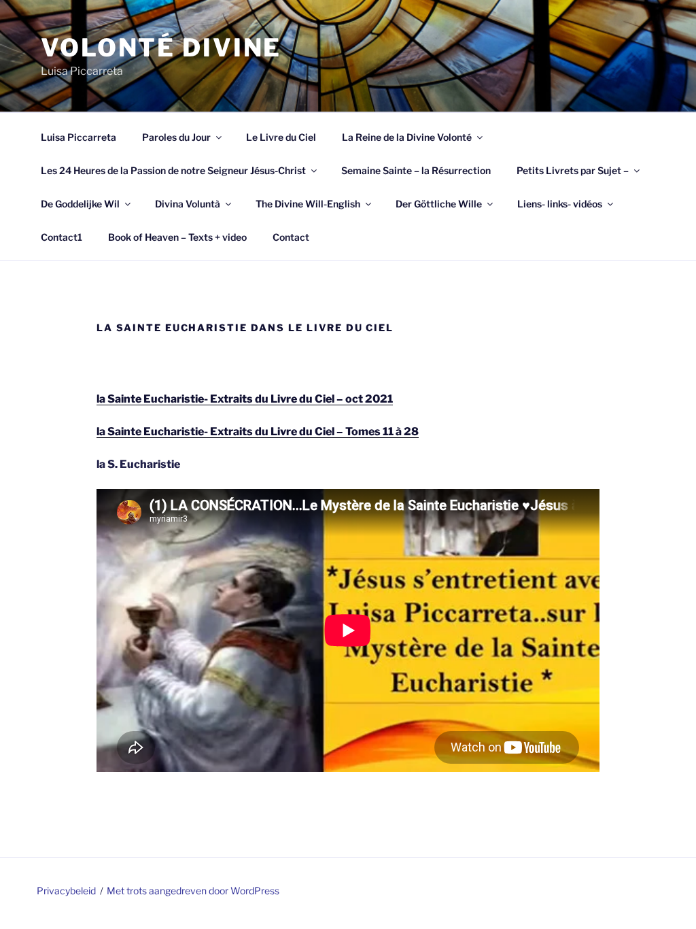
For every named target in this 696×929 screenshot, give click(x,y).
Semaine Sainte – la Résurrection (416, 170)
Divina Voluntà (187, 203)
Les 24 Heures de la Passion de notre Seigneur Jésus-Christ (173, 170)
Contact (291, 237)
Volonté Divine (161, 48)
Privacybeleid (66, 890)
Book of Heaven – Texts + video (177, 237)
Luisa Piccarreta (78, 137)
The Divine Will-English (308, 203)
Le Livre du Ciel (281, 137)
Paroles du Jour (176, 137)
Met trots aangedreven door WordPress (193, 890)
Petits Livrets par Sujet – (573, 170)
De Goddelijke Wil (80, 203)
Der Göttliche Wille (439, 203)
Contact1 (61, 237)
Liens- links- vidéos (559, 203)
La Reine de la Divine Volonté (407, 137)
